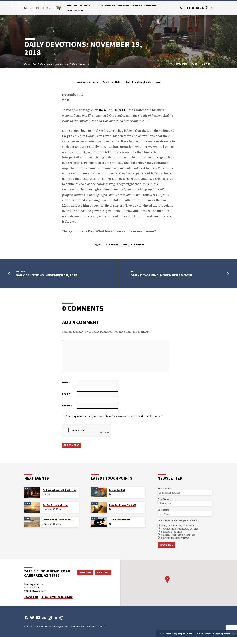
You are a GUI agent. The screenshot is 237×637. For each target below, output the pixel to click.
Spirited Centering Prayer (55, 505)
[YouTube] (197, 7)
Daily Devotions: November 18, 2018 (46, 275)
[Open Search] (181, 8)
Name (66, 382)
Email (66, 394)
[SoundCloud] (202, 7)
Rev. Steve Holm (112, 82)
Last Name (163, 509)
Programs (123, 5)
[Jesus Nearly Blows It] (99, 522)
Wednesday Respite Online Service (59, 490)
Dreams (124, 244)
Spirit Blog (150, 5)
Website (67, 405)
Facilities (97, 5)
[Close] (234, 633)
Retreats (84, 5)
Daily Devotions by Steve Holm (54, 64)
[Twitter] (193, 7)
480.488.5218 (31, 596)
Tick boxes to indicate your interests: (178, 520)
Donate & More (75, 10)
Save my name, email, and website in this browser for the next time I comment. (115, 416)
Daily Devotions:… (80, 64)
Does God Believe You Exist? (122, 505)
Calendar (136, 5)
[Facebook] (188, 7)
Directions (103, 572)
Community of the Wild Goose (57, 519)
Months (206, 64)
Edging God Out (117, 490)
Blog (35, 64)
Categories (181, 64)
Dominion (113, 244)
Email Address (166, 488)
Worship (110, 5)
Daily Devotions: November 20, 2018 (161, 275)
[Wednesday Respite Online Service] (32, 492)
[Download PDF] (110, 494)
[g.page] (61, 617)
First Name (164, 499)
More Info (85, 572)
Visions (140, 244)
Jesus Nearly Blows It (119, 519)
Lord (132, 244)
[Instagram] (206, 7)
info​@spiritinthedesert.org (57, 596)
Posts (170, 64)
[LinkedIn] (211, 7)
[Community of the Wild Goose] (32, 522)
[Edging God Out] (99, 492)
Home (27, 64)
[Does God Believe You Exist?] (99, 507)
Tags (195, 64)
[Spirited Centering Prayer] (32, 507)
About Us (72, 5)
